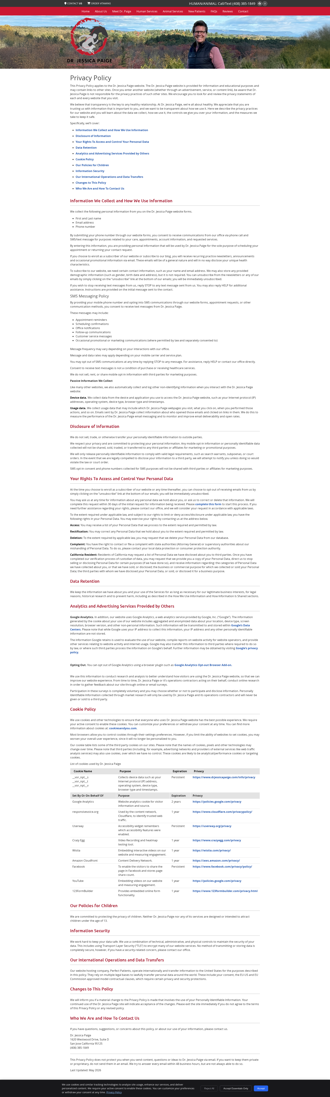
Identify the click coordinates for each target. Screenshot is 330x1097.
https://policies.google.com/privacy (217, 802)
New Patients (196, 11)
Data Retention (86, 147)
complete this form (208, 504)
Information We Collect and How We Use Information (112, 130)
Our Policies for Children (92, 165)
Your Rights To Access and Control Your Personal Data (112, 142)
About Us (101, 11)
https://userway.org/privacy (212, 826)
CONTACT (74, 3)
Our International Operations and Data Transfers (109, 177)
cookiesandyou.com (123, 728)
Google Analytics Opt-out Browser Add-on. (203, 665)
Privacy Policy (114, 1092)
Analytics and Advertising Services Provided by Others (112, 153)
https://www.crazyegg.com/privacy (217, 840)
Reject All (209, 1088)
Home (86, 11)
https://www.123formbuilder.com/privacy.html (225, 891)
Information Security (90, 171)
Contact (243, 11)
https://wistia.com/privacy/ (212, 850)
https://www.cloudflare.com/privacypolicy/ (222, 812)
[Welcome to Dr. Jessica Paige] (89, 66)
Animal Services (173, 11)
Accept (261, 1088)
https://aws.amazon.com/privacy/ (216, 860)
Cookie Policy (85, 159)
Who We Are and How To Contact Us (100, 188)
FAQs (214, 11)
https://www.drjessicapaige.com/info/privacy (224, 777)
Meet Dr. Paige (121, 11)
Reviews (228, 11)
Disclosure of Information (93, 136)
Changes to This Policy (91, 183)
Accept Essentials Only (235, 1088)
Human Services (146, 11)
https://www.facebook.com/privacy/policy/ (222, 866)
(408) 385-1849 (243, 3)
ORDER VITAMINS (101, 3)
